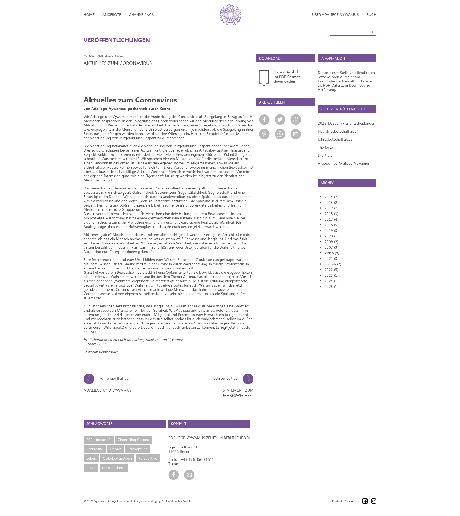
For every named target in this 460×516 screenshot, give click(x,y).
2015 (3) (331, 213)
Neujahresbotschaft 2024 (338, 131)
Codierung (94, 448)
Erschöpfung (138, 448)
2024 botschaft (98, 439)
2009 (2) (331, 241)
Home (89, 14)
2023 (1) (331, 275)
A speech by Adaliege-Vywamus (344, 163)
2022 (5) (331, 269)
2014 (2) (331, 196)
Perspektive (147, 458)
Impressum (352, 501)
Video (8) (332, 252)
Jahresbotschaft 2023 (335, 139)
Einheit (115, 448)
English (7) (333, 264)
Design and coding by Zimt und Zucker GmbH (162, 501)
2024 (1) (331, 280)
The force (325, 147)
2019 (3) (331, 230)
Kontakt (337, 501)
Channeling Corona (133, 439)
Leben (91, 458)
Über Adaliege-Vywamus (335, 14)
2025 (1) (331, 286)
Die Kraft (325, 155)
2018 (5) (331, 224)
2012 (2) (331, 208)
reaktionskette (113, 467)
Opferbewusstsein (117, 458)
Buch (371, 14)
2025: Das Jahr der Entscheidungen (346, 123)
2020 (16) (332, 236)
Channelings (141, 14)
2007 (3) (331, 247)
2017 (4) (331, 219)
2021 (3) (331, 258)
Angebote (111, 14)
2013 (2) (331, 202)
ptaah (91, 467)
